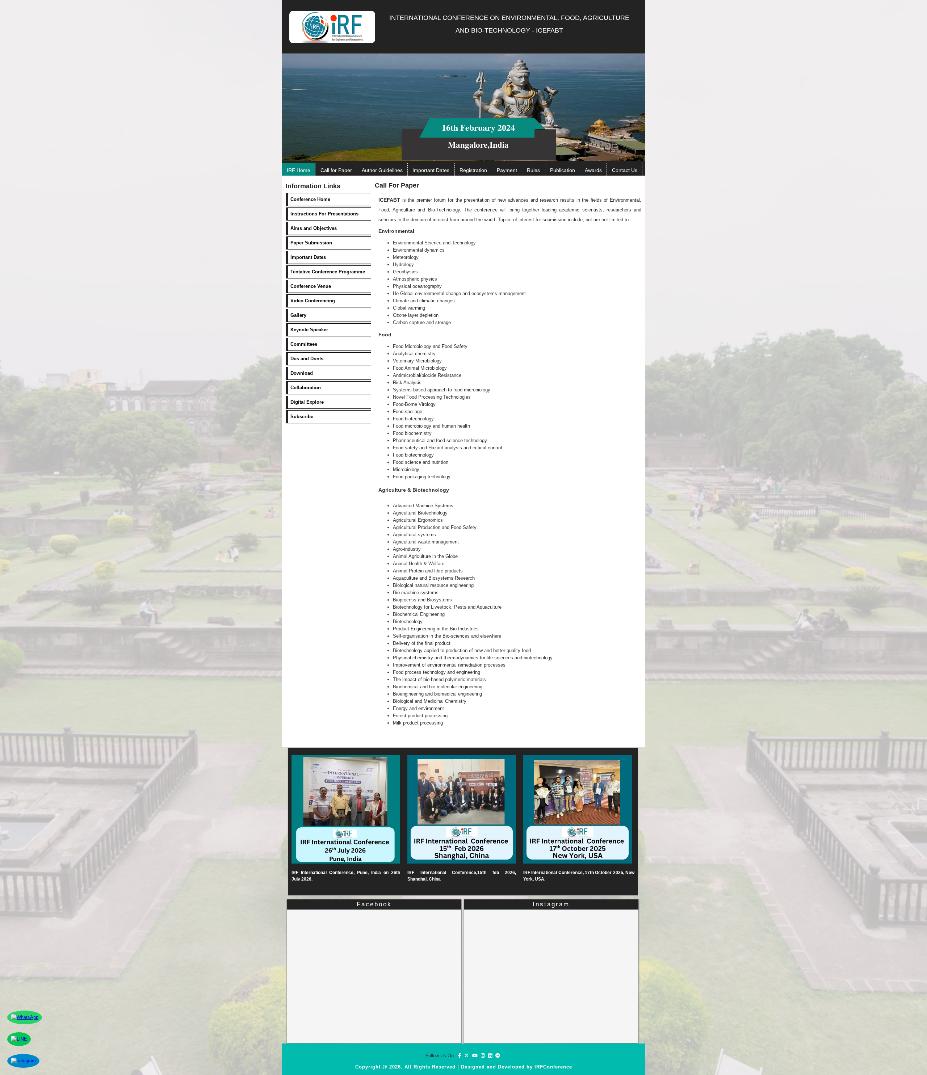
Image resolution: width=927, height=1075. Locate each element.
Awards (593, 170)
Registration (473, 170)
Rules (533, 170)
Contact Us (624, 170)
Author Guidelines (382, 170)
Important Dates (430, 170)
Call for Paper (336, 170)
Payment (507, 170)
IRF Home (298, 170)
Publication (562, 170)
